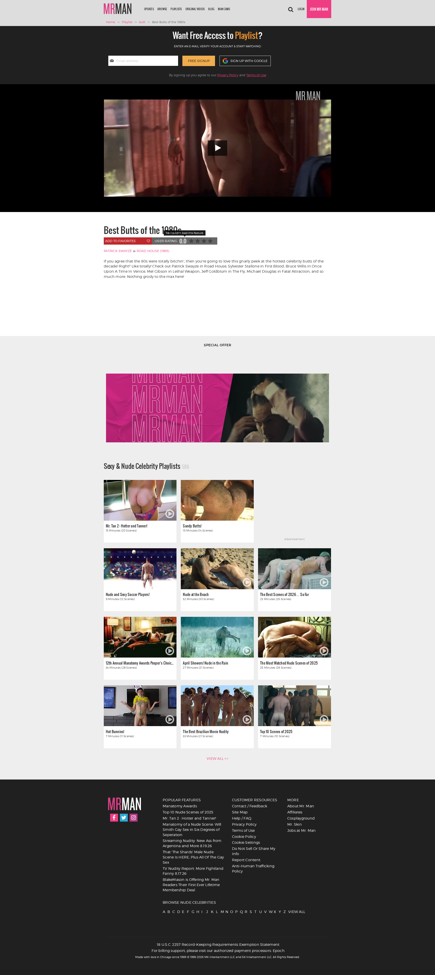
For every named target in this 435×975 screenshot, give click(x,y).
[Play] (217, 148)
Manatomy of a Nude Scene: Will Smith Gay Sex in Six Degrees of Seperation (192, 829)
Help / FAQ (241, 818)
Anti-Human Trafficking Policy (253, 868)
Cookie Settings (246, 842)
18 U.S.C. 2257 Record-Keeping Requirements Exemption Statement (218, 944)
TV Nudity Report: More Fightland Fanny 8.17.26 (193, 871)
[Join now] (319, 9)
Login (301, 9)
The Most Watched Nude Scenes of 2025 (289, 662)
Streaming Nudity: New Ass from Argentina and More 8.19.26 (192, 843)
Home (110, 22)
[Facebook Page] (114, 818)
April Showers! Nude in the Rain (205, 662)
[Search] (290, 9)
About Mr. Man (300, 806)
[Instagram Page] (134, 818)
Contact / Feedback (249, 806)
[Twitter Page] (124, 818)
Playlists (176, 9)
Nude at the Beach (196, 594)
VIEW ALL (290, 912)
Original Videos (195, 9)
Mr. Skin (294, 824)
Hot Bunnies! (115, 731)
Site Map (240, 812)
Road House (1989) (153, 251)
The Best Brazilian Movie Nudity (206, 731)
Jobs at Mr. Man (301, 830)
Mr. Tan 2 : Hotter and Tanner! (126, 525)
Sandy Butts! (192, 525)
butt (142, 22)
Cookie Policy (244, 836)
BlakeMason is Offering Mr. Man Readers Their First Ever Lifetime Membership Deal (191, 884)
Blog (211, 9)
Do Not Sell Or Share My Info (254, 851)
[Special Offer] (217, 397)
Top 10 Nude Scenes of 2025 (188, 812)
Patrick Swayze (118, 251)
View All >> (217, 758)
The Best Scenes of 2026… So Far (284, 594)
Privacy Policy (227, 75)
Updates (149, 9)
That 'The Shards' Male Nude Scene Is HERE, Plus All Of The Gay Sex (193, 857)
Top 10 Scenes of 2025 (276, 731)
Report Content (246, 860)
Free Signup (199, 61)
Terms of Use (256, 75)
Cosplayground (301, 818)
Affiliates (294, 812)
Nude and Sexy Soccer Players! (128, 594)
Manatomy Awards (180, 806)
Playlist (127, 22)
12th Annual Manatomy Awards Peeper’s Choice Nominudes (140, 662)
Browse (162, 9)
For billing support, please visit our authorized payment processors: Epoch (218, 951)
